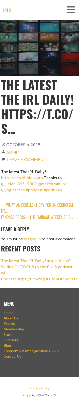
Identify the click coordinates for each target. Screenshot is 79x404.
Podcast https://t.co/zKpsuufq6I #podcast (39, 278)
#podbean (53, 189)
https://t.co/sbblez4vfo (22, 177)
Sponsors (11, 340)
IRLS (7, 10)
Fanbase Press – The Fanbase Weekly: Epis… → (39, 217)
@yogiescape (13, 189)
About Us (11, 318)
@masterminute (52, 183)
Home (8, 312)
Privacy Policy (39, 388)
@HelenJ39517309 (19, 183)
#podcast (34, 189)
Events (9, 323)
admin (13, 152)
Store (8, 334)
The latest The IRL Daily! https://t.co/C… (37, 260)
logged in (32, 238)
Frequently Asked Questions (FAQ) (31, 351)
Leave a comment (26, 159)
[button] (72, 10)
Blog (7, 345)
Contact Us (12, 356)
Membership (14, 329)
